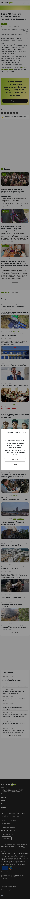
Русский (15, 464)
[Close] (25, 432)
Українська (15, 459)
